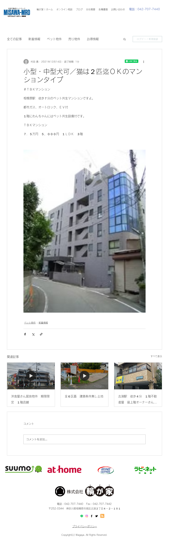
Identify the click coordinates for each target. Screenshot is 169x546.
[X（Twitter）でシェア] (33, 334)
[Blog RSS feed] (102, 516)
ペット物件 (54, 39)
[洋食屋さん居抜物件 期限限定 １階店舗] (31, 376)
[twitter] (96, 516)
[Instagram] (86, 516)
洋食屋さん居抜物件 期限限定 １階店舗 (30, 399)
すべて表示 (156, 356)
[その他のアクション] (144, 62)
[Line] (81, 516)
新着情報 (34, 39)
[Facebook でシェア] (25, 334)
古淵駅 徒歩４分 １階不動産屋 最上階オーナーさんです (137, 400)
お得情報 (93, 39)
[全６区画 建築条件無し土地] (84, 376)
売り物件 (74, 39)
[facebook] (91, 516)
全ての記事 (14, 39)
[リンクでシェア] (41, 334)
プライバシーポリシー (84, 526)
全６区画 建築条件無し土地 (84, 396)
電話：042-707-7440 (144, 9)
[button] (124, 39)
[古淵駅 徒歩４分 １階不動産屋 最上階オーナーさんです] (138, 376)
